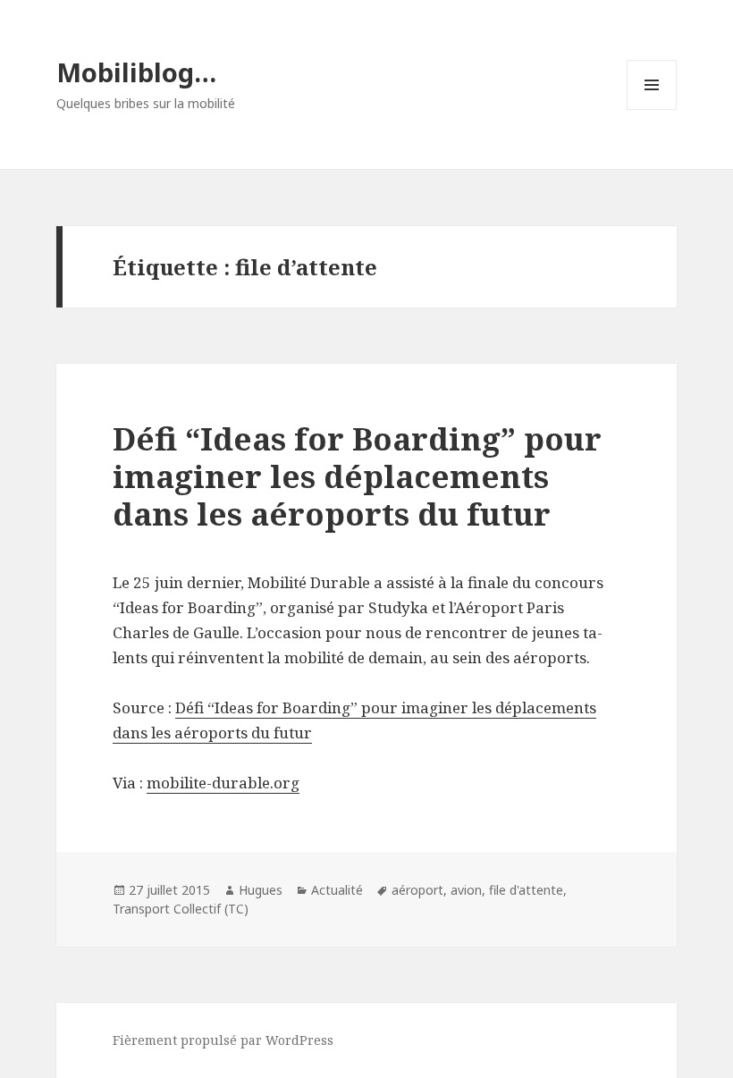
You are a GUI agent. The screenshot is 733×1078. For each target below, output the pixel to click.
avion (466, 889)
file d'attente (526, 889)
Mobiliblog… (136, 72)
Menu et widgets (652, 109)
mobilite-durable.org (223, 782)
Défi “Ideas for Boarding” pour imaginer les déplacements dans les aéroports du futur (357, 476)
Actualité (337, 889)
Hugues (260, 889)
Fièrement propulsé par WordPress (223, 1040)
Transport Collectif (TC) (181, 908)
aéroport (417, 889)
